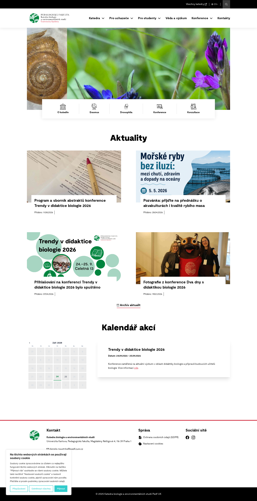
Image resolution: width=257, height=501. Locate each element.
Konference (200, 18)
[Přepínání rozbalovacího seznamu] (103, 18)
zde (136, 368)
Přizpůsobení (18, 488)
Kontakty (223, 18)
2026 (59, 343)
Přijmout (61, 488)
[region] (38, 472)
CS (215, 4)
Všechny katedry (195, 4)
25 (66, 376)
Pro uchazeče (119, 18)
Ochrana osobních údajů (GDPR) (160, 437)
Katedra (94, 18)
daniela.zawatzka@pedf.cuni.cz (66, 449)
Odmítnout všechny (41, 488)
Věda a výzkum (176, 18)
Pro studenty (147, 18)
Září (54, 343)
